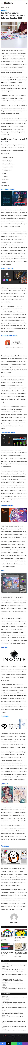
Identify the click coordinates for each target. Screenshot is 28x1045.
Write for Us (21, 1040)
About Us (12, 1040)
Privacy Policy (6, 1040)
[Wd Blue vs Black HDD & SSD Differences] (7, 933)
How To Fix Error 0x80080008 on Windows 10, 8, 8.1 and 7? (7, 952)
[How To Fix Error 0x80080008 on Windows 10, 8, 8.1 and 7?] (7, 946)
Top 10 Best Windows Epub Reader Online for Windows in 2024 (21, 953)
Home (3, 7)
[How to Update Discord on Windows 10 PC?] (21, 932)
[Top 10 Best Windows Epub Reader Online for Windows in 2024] (21, 947)
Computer (7, 7)
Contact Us (16, 1040)
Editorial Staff (14, 922)
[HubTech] (8, 3)
